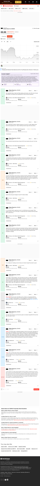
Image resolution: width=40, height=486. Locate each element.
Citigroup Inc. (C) (34, 448)
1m (4, 41)
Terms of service (9, 473)
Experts (6, 472)
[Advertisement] (20, 20)
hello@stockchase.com (15, 469)
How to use (14, 472)
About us (9, 472)
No (16, 380)
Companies (2, 472)
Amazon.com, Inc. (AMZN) (12, 446)
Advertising (23, 472)
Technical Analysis (11, 38)
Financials (3, 38)
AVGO (17, 8)
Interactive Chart (36, 41)
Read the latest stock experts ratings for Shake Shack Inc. (18, 424)
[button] (16, 98)
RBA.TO (3, 8)
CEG (11, 8)
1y (10, 41)
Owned (28, 97)
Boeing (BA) (28, 448)
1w (1, 41)
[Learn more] (38, 103)
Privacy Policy (3, 473)
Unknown (16, 302)
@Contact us (27, 472)
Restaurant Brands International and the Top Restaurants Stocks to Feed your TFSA (20, 69)
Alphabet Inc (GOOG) (22, 446)
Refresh (16, 31)
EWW (24, 8)
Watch (35, 90)
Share (30, 90)
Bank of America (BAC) (21, 448)
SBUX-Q (31, 299)
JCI (31, 8)
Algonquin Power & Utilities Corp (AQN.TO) (8, 448)
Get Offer (18, 2)
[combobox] (24, 6)
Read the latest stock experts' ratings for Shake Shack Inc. (24, 419)
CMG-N (36, 299)
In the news (18, 472)
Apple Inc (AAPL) (4, 446)
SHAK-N (7, 298)
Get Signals (10, 36)
